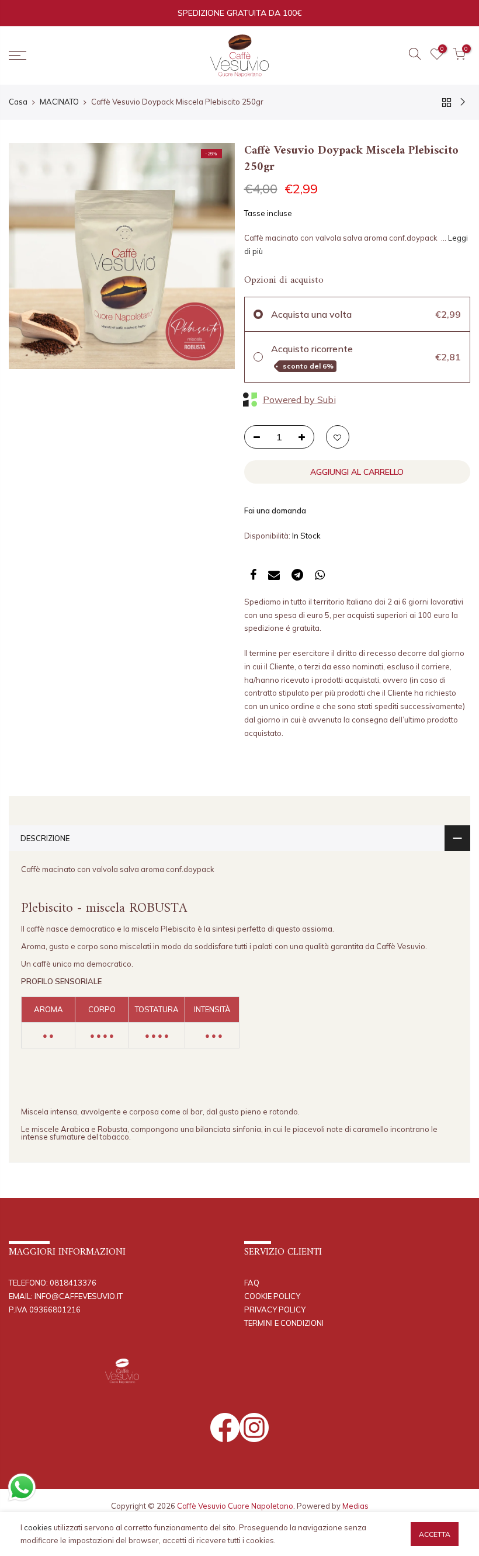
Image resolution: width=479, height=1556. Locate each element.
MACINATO (59, 101)
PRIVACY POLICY (275, 1309)
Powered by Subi (299, 399)
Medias (355, 1505)
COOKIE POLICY (272, 1296)
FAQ (251, 1282)
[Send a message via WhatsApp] (22, 1487)
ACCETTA (434, 1534)
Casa (18, 101)
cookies (38, 1527)
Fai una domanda (275, 510)
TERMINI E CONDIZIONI (284, 1323)
